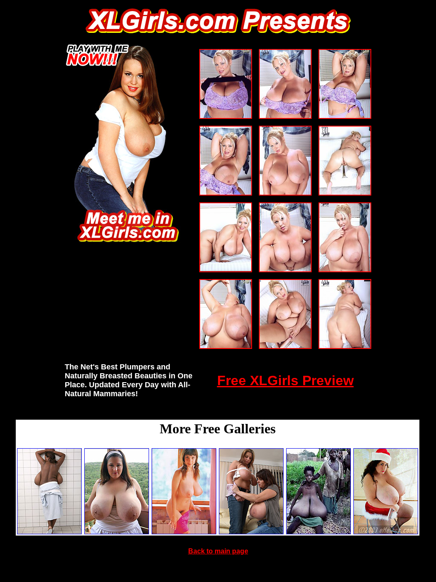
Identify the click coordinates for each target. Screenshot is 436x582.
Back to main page (218, 551)
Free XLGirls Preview (285, 380)
